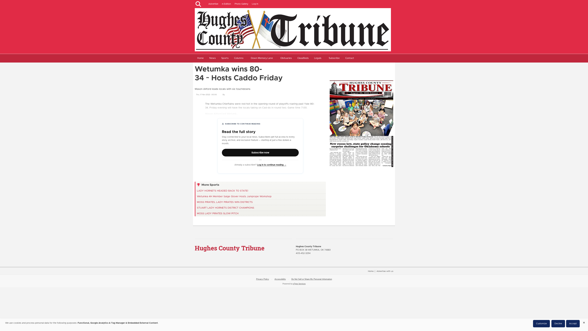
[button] (198, 4)
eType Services (299, 284)
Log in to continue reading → (271, 165)
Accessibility (280, 279)
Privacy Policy (262, 279)
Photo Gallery (241, 4)
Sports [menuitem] (224, 58)
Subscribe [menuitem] (334, 58)
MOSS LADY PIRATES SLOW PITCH (218, 213)
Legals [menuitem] (317, 58)
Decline (558, 324)
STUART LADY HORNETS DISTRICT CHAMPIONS (225, 208)
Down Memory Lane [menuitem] (262, 58)
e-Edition (226, 4)
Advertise (213, 4)
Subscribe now (260, 152)
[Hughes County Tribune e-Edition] (361, 123)
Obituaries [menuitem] (286, 58)
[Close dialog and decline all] (584, 321)
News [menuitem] (212, 58)
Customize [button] (541, 324)
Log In (255, 4)
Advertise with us (385, 271)
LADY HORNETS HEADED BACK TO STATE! (222, 191)
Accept (573, 324)
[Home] (293, 29)
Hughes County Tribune (229, 248)
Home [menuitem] (200, 58)
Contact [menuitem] (349, 58)
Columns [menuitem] (238, 58)
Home (371, 271)
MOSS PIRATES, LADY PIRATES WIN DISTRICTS (225, 202)
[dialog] (294, 324)
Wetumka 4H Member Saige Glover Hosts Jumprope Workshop (234, 196)
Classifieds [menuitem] (303, 58)
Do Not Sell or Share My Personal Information (311, 279)
